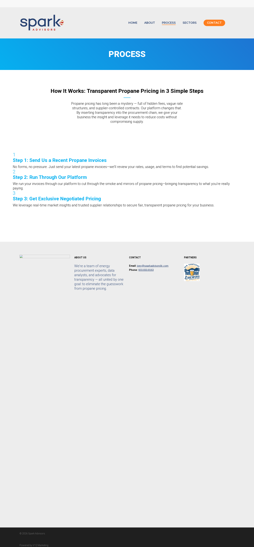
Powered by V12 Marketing (34, 545)
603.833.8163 (146, 269)
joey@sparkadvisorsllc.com (152, 265)
